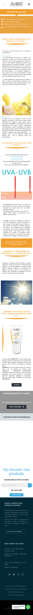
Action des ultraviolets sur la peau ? (12, 21)
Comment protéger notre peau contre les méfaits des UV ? (17, 27)
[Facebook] (9, 574)
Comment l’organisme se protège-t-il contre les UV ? (16, 24)
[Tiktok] (18, 574)
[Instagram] (23, 574)
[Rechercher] (30, 485)
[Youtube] (14, 574)
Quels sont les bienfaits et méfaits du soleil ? (14, 19)
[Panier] (4, 4)
